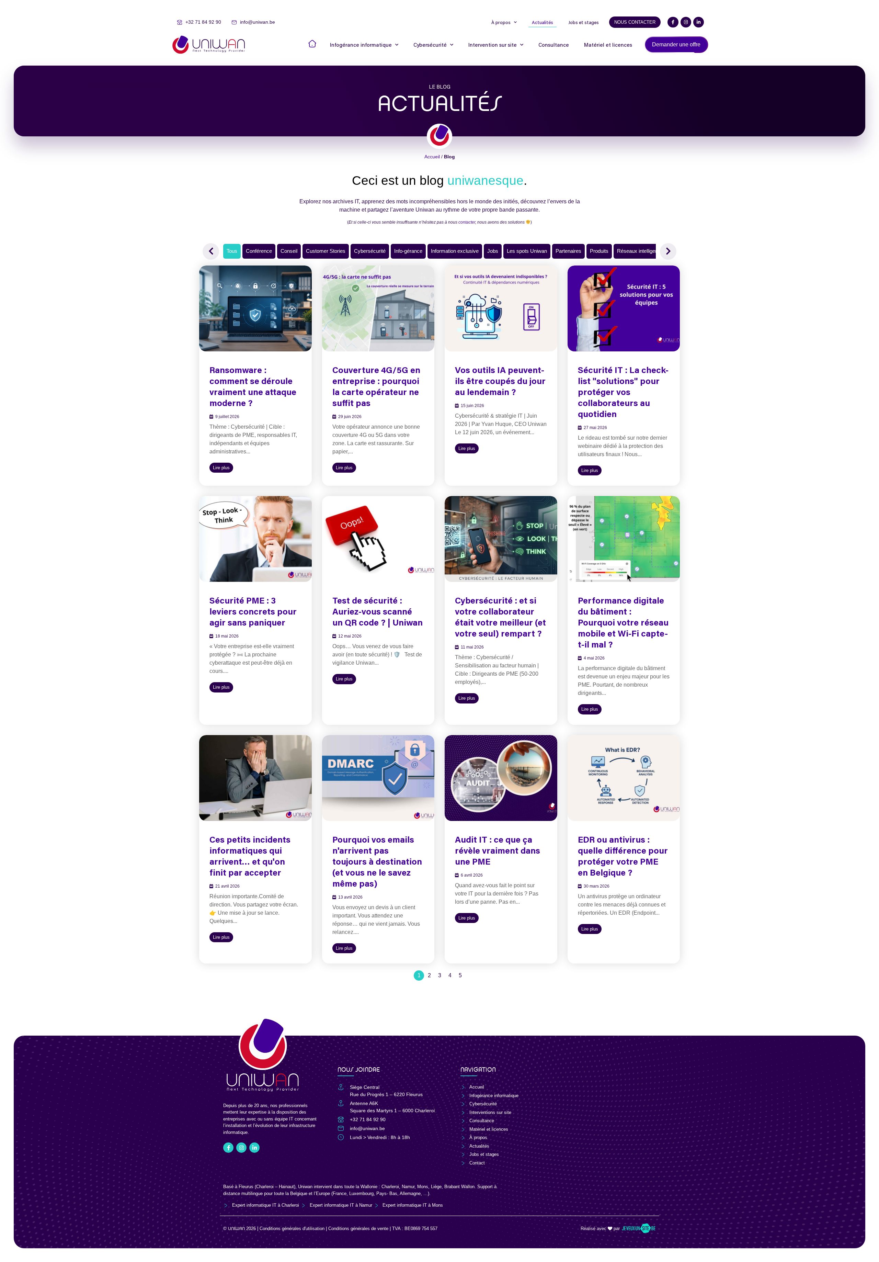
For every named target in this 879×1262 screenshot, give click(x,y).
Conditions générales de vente (358, 1228)
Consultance (553, 44)
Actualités (542, 22)
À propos (501, 22)
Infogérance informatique (361, 44)
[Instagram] (686, 22)
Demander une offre (676, 44)
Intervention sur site (492, 44)
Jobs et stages (583, 22)
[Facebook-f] (672, 22)
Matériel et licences (608, 44)
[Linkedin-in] (698, 22)
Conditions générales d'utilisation (292, 1228)
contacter (466, 222)
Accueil (432, 156)
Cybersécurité (430, 44)
